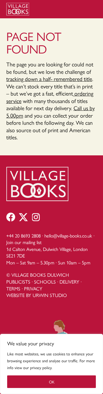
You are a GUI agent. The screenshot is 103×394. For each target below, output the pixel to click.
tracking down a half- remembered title (49, 79)
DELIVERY (69, 281)
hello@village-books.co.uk (68, 235)
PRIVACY (33, 288)
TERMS (13, 288)
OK (51, 382)
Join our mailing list (23, 242)
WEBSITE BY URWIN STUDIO (36, 295)
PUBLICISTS (18, 281)
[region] (51, 364)
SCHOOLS (45, 281)
